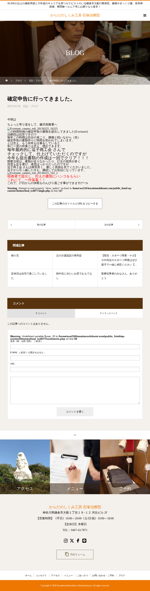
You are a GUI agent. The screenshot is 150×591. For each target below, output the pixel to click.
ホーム (28, 575)
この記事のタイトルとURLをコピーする (75, 203)
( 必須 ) (26, 341)
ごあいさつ (82, 575)
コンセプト (41, 575)
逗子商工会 (42, 149)
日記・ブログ (30, 106)
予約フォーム (75, 554)
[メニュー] (144, 15)
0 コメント (41, 313)
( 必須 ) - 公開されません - (27, 352)
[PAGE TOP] (75, 434)
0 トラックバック (108, 313)
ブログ (121, 575)
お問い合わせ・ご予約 (103, 575)
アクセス (55, 575)
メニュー (68, 575)
